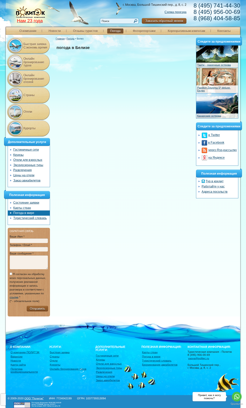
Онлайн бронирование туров (33, 62)
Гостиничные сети (26, 149)
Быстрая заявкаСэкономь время (35, 45)
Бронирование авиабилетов (159, 364)
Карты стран (22, 207)
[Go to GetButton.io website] (237, 404)
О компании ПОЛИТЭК (25, 352)
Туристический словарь (30, 218)
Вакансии (16, 356)
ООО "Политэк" (34, 398)
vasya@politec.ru (198, 358)
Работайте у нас (213, 186)
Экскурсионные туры (28, 165)
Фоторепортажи (144, 31)
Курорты (29, 128)
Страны (29, 95)
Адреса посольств (215, 191)
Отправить (37, 308)
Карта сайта (18, 364)
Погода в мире (23, 213)
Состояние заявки (26, 202)
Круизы (18, 154)
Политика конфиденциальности (24, 370)
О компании (27, 31)
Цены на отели (23, 175)
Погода (115, 31)
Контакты (224, 31)
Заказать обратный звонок (164, 21)
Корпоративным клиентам (186, 31)
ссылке (14, 297)
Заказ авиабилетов (27, 180)
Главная (60, 38)
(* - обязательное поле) (24, 301)
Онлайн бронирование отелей (33, 79)
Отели (27, 111)
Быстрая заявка (60, 352)
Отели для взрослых (27, 160)
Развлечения (22, 170)
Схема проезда (175, 12)
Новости (55, 31)
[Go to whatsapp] (237, 396)
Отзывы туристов (85, 31)
